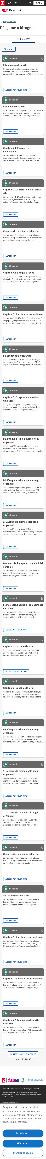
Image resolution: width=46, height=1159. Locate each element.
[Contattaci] (21, 3)
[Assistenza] (15, 3)
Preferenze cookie (23, 1152)
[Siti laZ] (26, 3)
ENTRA (39, 3)
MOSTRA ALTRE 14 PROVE (24, 1054)
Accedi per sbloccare (16, 90)
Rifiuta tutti (23, 1143)
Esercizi (15, 10)
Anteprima (10, 131)
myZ (9, 3)
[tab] (23, 39)
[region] (23, 1131)
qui (23, 1115)
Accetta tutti (23, 1133)
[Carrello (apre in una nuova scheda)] (30, 3)
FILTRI (10, 49)
